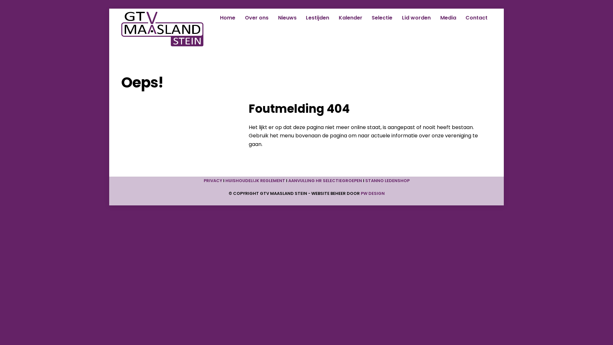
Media (448, 17)
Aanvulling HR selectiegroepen (325, 181)
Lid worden (416, 17)
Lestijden (317, 17)
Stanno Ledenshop (387, 181)
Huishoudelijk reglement (255, 181)
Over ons (257, 17)
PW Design (373, 193)
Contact (476, 17)
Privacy (213, 181)
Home (227, 17)
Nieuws (287, 17)
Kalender (350, 17)
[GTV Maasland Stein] (162, 43)
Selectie (382, 17)
